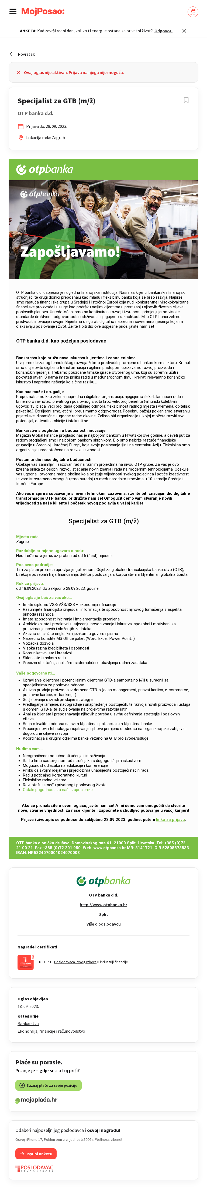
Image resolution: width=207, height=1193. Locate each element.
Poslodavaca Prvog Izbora (75, 961)
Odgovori (163, 30)
